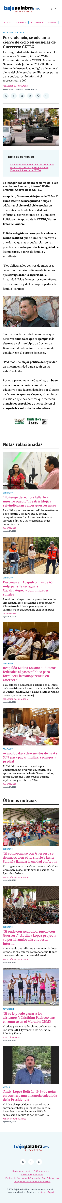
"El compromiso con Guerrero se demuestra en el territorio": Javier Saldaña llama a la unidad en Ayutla (30, 857)
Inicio (28, 1171)
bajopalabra (9, 528)
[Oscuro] (52, 9)
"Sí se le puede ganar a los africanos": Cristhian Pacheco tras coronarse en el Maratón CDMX (29, 1017)
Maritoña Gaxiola (12, 1037)
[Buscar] (56, 9)
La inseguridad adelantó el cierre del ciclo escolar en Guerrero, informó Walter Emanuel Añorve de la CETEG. (32, 167)
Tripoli (51, 1192)
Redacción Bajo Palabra (15, 86)
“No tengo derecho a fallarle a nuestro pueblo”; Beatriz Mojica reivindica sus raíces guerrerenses (29, 501)
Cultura (51, 22)
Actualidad (37, 22)
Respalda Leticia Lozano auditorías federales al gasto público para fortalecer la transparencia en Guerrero (30, 673)
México (7, 22)
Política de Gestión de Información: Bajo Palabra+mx (32, 1178)
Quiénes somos (41, 1171)
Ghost (43, 1192)
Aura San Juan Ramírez (14, 1119)
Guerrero (21, 22)
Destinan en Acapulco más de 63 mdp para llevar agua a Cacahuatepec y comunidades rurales (27, 588)
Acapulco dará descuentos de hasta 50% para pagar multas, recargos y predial (30, 757)
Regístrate (18, 1171)
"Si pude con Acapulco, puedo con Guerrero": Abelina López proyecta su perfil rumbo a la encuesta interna (29, 937)
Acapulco (8, 33)
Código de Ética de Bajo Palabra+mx (32, 1181)
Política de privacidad (32, 1175)
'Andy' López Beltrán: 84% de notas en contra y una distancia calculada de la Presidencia (30, 1095)
